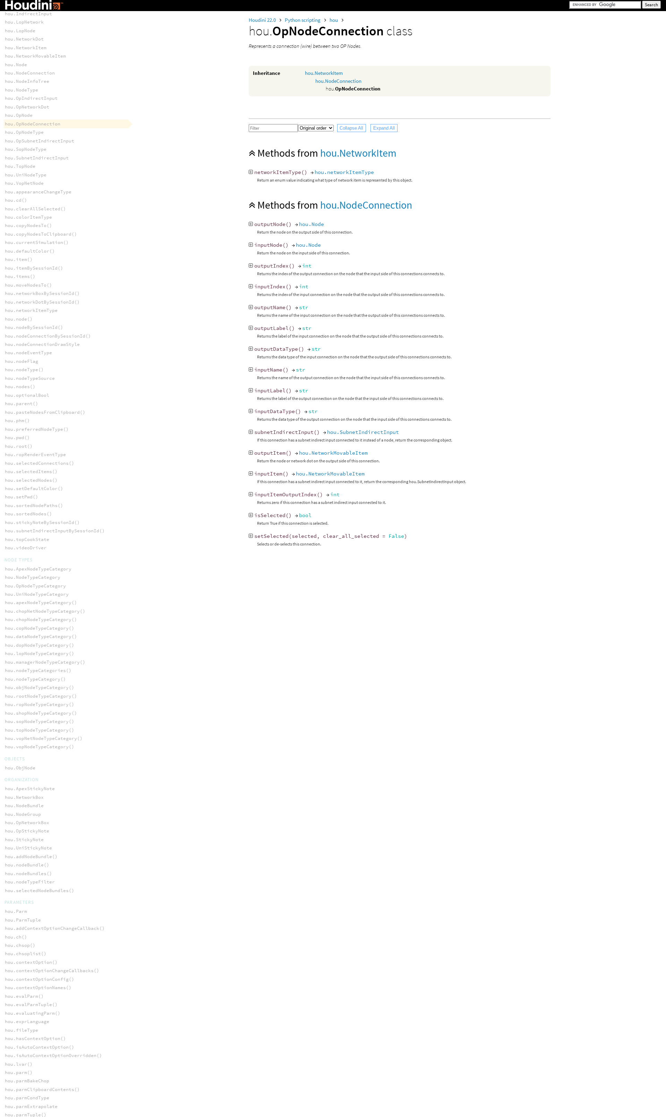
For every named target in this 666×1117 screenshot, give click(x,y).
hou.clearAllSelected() (35, 209)
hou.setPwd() (21, 497)
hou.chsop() (20, 945)
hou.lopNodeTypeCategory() (39, 653)
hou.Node (311, 224)
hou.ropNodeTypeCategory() (39, 704)
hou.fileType (21, 1030)
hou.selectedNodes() (31, 480)
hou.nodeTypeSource (30, 378)
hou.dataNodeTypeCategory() (41, 636)
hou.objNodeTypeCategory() (39, 687)
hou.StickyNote (24, 840)
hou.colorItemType (28, 217)
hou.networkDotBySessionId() (42, 302)
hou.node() (19, 319)
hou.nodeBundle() (27, 865)
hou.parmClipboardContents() (42, 1089)
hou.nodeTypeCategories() (38, 670)
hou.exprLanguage (27, 1021)
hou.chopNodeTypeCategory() (41, 619)
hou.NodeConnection (338, 81)
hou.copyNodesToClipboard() (41, 234)
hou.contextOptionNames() (38, 988)
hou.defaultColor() (30, 251)
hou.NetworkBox (24, 797)
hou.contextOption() (31, 962)
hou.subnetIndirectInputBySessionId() (55, 531)
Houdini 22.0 (263, 20)
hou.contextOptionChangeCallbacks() (52, 971)
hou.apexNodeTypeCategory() (41, 602)
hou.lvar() (19, 1064)
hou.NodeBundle (24, 806)
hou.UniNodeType (25, 175)
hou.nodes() (20, 387)
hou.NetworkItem (324, 73)
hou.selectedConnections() (39, 463)
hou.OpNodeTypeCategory (35, 586)
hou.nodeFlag (21, 361)
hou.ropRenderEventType (35, 454)
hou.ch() (16, 937)
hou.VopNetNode (24, 183)
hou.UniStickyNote (28, 848)
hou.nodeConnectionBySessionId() (48, 336)
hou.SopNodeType (25, 149)
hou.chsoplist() (25, 954)
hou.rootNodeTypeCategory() (41, 696)
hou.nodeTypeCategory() (35, 679)
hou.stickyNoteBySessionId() (42, 522)
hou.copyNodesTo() (28, 225)
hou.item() (19, 259)
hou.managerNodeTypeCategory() (45, 662)
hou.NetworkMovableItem (333, 453)
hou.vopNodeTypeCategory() (39, 747)
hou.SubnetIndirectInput (363, 432)
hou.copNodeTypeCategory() (39, 628)
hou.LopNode (20, 31)
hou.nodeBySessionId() (34, 327)
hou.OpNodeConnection (32, 124)
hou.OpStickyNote (27, 831)
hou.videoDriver (25, 548)
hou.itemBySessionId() (34, 268)
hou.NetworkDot (24, 39)
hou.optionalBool (27, 395)
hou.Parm (16, 911)
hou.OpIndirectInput (31, 98)
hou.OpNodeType (24, 132)
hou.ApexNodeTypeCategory (38, 569)
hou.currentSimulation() (37, 242)
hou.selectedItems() (31, 471)
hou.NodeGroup (23, 814)
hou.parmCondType (27, 1098)
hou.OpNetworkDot (27, 107)
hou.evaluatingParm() (32, 1013)
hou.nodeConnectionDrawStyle (42, 344)
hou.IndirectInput (28, 14)
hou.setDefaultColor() (34, 488)
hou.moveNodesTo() (28, 285)
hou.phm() (17, 421)
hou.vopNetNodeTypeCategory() (44, 738)
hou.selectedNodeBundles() (39, 890)
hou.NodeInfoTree (27, 81)
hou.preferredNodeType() (37, 429)
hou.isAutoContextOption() (39, 1047)
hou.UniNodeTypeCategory (37, 594)
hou (334, 20)
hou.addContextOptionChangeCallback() (55, 928)
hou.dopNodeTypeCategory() (39, 645)
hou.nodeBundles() (28, 873)
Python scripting (303, 20)
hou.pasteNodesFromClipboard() (45, 412)
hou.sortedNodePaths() (34, 505)
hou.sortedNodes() (28, 514)
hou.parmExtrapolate (31, 1106)
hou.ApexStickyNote (30, 789)
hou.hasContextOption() (35, 1038)
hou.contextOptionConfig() (39, 979)
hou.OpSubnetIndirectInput (39, 141)
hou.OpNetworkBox (27, 823)
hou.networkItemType (344, 172)
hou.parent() (21, 404)
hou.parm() (19, 1072)
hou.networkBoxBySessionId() (42, 293)
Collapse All (351, 128)
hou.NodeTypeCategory (32, 577)
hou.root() (19, 446)
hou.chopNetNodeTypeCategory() (45, 611)
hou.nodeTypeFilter (30, 882)
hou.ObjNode (20, 768)
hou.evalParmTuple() (31, 1004)
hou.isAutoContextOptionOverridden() (53, 1055)
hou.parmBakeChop (27, 1081)
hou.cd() (16, 200)
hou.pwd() (17, 437)
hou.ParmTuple (23, 920)
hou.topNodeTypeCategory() (39, 730)
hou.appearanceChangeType (38, 192)
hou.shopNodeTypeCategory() (41, 713)
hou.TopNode (20, 166)
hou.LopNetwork (24, 22)
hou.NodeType (21, 90)
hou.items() (20, 276)
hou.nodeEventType (28, 353)
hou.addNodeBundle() (31, 856)
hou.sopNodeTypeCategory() (39, 721)
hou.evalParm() (24, 996)
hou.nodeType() (24, 370)
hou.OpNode (19, 115)
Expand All (384, 128)
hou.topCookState (27, 539)
